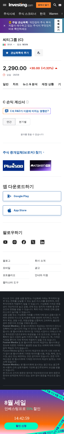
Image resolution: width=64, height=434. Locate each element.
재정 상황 (48, 84)
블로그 (6, 260)
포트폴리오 (9, 275)
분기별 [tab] (22, 121)
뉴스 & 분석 (30, 84)
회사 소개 (40, 260)
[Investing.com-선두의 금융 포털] (21, 5)
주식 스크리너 (27, 13)
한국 (43, 13)
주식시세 (9, 13)
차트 (15, 84)
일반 (6, 84)
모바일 (6, 267)
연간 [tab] (9, 121)
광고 (37, 267)
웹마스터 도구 (10, 282)
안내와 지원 (41, 275)
